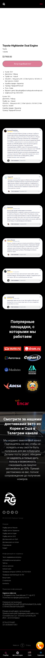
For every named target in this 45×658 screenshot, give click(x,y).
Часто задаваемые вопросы (11, 586)
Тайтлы (5, 592)
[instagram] (16, 541)
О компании (6, 610)
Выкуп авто (6, 607)
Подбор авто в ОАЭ (9, 566)
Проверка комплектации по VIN (13, 604)
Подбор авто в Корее (9, 563)
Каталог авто (6, 598)
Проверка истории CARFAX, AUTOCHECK (16, 601)
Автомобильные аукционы (11, 589)
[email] (8, 541)
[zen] (4, 541)
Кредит (4, 577)
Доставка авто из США (10, 568)
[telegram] (12, 541)
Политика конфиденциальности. (15, 627)
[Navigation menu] (41, 4)
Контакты (5, 613)
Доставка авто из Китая (10, 571)
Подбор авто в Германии (10, 560)
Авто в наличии (7, 595)
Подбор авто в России (9, 557)
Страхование (6, 574)
